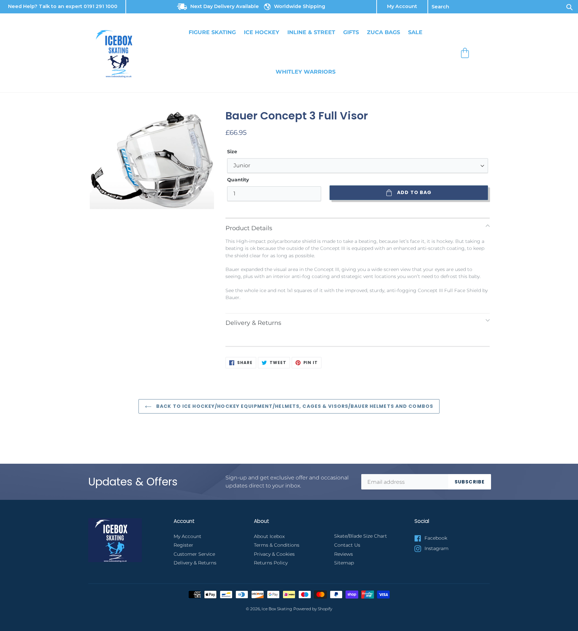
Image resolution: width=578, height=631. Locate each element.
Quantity (238, 180)
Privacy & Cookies (274, 554)
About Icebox (269, 536)
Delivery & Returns (195, 563)
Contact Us (347, 545)
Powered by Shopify (312, 609)
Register (183, 545)
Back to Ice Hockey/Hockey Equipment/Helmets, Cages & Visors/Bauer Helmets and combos (294, 406)
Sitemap (344, 563)
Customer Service (194, 554)
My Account (402, 6)
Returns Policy (271, 563)
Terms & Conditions (276, 545)
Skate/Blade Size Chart (360, 536)
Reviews (343, 554)
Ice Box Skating (277, 609)
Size (232, 152)
